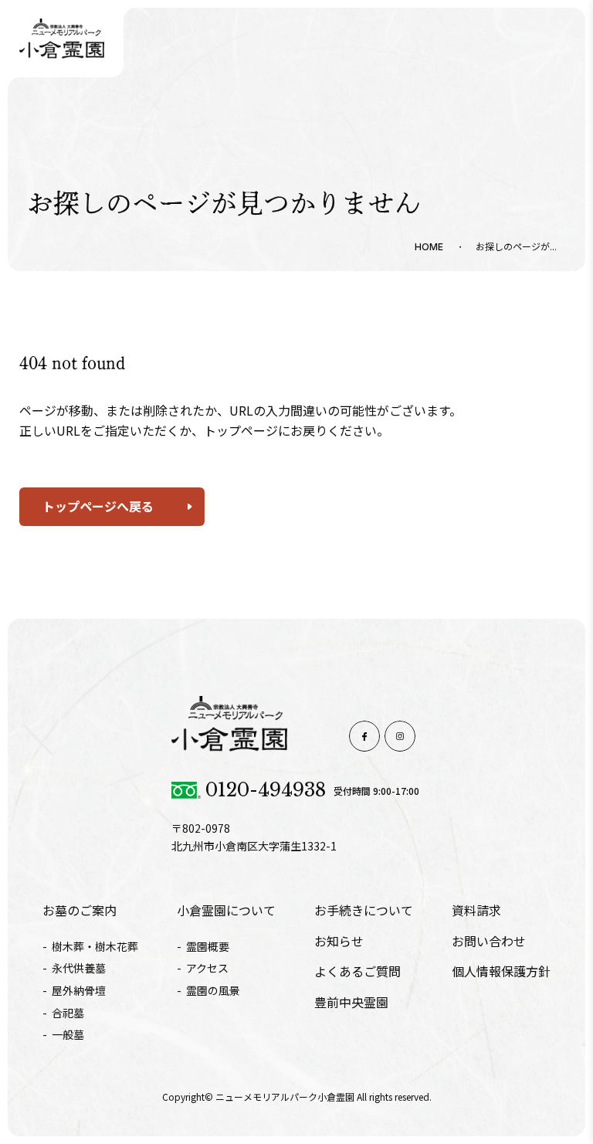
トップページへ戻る (98, 506)
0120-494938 (265, 790)
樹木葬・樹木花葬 (95, 946)
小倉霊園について (226, 910)
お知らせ (339, 941)
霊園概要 (207, 946)
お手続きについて (363, 910)
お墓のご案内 (79, 910)
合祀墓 (68, 1012)
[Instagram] (400, 736)
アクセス (207, 968)
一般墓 (68, 1034)
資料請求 (476, 910)
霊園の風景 (213, 990)
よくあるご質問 (357, 971)
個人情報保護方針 (501, 971)
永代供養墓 (79, 968)
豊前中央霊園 (351, 1002)
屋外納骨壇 (79, 990)
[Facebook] (364, 736)
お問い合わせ (489, 941)
